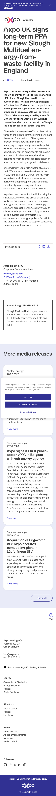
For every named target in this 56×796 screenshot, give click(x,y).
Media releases (10, 732)
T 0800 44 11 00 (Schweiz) (17, 277)
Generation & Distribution (15, 682)
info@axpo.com (11, 654)
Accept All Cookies (28, 404)
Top (51, 619)
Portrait (6, 689)
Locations (8, 715)
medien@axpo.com (13, 274)
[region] (28, 398)
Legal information (25, 779)
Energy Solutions (11, 686)
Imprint (12, 779)
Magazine (8, 738)
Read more (12, 429)
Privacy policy (40, 779)
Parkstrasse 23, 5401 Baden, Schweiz (27, 667)
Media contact (10, 741)
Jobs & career (10, 709)
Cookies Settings (28, 412)
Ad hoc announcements (14, 735)
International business (30, 80)
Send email (44, 246)
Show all (42, 598)
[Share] (4, 80)
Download (48, 246)
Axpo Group (8, 8)
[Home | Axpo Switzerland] (13, 20)
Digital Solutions (11, 692)
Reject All (28, 397)
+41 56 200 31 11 (11, 657)
